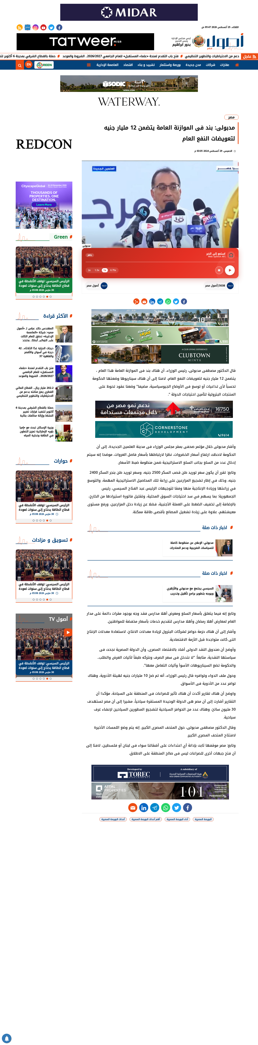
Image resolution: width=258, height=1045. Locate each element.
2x (89, 270)
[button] (51, 297)
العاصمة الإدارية (107, 65)
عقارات (224, 65)
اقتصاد (128, 65)
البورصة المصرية (203, 819)
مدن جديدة (193, 65)
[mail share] (144, 301)
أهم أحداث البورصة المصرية (146, 819)
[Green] (44, 65)
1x (105, 270)
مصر (231, 117)
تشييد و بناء (146, 65)
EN (29, 64)
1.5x (97, 270)
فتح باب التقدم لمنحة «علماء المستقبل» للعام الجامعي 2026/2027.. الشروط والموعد (152, 56)
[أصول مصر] (225, 42)
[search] (20, 65)
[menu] (88, 65)
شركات (210, 65)
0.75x (113, 270)
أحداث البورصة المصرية (113, 819)
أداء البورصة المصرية (177, 819)
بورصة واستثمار (170, 65)
